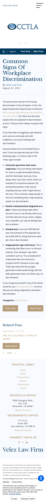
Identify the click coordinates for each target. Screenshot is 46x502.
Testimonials (23, 384)
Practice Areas (23, 377)
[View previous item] (20, 43)
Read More (11, 345)
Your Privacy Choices (32, 479)
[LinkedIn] (27, 442)
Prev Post (10, 308)
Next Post (35, 308)
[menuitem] (23, 370)
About (23, 373)
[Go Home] (5, 51)
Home (23, 370)
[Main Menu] (39, 5)
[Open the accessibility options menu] (41, 478)
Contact (23, 388)
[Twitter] (23, 442)
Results (23, 381)
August (12, 51)
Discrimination (21, 300)
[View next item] (25, 43)
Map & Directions (23, 410)
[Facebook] (19, 442)
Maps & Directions (23, 430)
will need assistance (25, 286)
